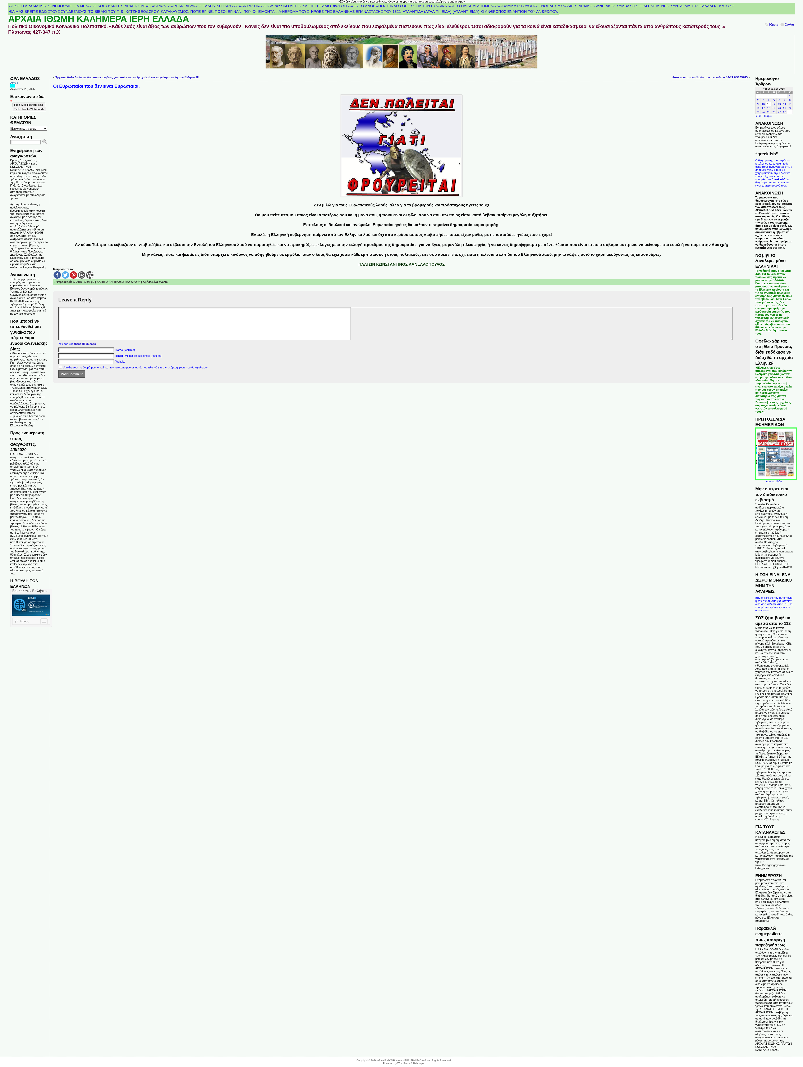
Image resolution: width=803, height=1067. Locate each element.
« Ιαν (758, 115)
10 (763, 104)
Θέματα (773, 24)
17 (763, 108)
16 (758, 108)
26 (773, 112)
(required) (125, 349)
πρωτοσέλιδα (774, 481)
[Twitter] (65, 275)
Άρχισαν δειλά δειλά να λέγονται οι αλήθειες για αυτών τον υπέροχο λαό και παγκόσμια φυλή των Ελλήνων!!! (127, 77)
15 (790, 104)
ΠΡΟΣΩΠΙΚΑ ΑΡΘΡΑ (127, 281)
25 (768, 112)
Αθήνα (14, 82)
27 (779, 112)
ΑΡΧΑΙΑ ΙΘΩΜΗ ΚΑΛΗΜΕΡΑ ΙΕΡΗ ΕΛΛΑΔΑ (98, 19)
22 (790, 108)
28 (784, 112)
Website (120, 361)
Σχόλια (789, 24)
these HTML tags (85, 343)
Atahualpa (418, 1063)
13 (779, 104)
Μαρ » (768, 115)
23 (758, 112)
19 (773, 108)
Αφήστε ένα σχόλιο (155, 281)
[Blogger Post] (81, 275)
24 (763, 112)
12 (773, 104)
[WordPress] (89, 275)
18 (768, 108)
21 (784, 108)
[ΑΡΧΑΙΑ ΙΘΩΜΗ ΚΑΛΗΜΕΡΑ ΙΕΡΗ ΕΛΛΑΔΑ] (401, 54)
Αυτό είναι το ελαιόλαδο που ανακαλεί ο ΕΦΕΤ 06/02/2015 (710, 77)
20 (779, 108)
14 (784, 104)
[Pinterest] (73, 275)
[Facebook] (57, 275)
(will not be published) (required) (138, 355)
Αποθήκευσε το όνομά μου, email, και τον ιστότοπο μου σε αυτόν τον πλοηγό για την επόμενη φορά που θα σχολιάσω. (135, 367)
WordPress (403, 1063)
